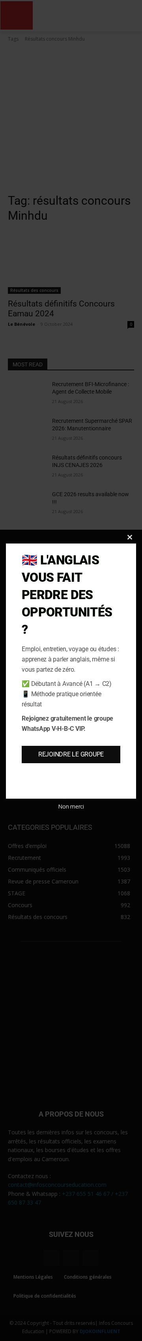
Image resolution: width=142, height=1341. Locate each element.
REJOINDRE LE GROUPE (71, 754)
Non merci (71, 806)
